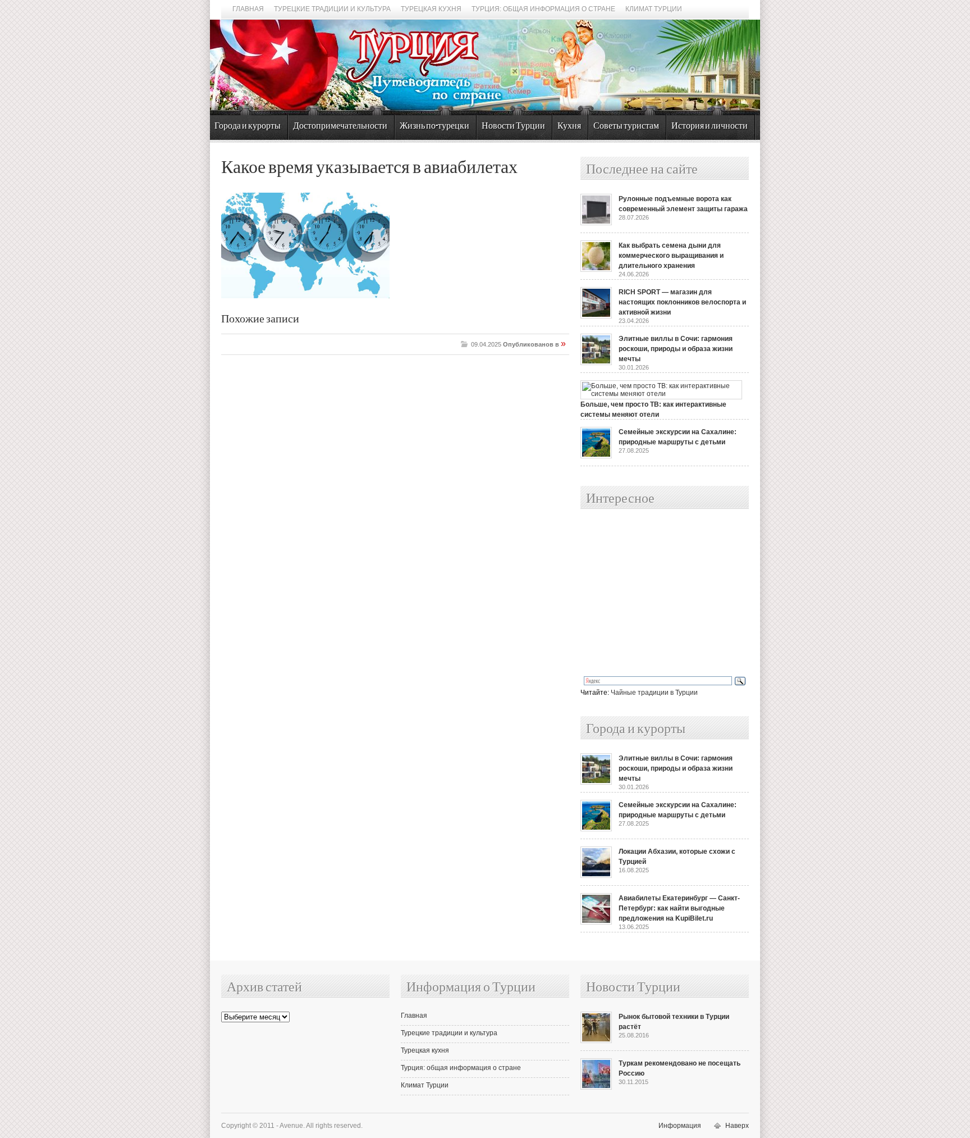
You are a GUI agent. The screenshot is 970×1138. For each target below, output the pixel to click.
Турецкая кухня (431, 9)
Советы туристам (626, 126)
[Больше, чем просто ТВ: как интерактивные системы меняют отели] (661, 394)
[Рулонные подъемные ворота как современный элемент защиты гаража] (596, 223)
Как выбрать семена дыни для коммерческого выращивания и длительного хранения (671, 256)
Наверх (737, 1126)
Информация (679, 1126)
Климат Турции (653, 9)
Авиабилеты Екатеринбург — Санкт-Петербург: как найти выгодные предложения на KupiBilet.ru (679, 908)
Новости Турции (513, 126)
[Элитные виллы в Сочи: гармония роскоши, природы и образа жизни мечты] (596, 363)
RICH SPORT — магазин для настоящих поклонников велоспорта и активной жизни (682, 302)
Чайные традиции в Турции (654, 693)
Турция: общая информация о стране (543, 9)
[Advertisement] (652, 593)
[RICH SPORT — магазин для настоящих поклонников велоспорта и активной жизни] (596, 316)
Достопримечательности (340, 126)
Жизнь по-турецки (434, 126)
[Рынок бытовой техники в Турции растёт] (596, 1041)
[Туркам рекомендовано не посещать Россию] (596, 1087)
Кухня (569, 126)
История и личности (709, 126)
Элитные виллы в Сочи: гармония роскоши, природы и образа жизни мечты (676, 349)
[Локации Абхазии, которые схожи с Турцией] (596, 876)
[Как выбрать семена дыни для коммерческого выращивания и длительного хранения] (596, 270)
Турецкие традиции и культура (332, 9)
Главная (248, 9)
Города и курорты (247, 126)
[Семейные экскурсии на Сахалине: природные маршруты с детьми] (596, 456)
